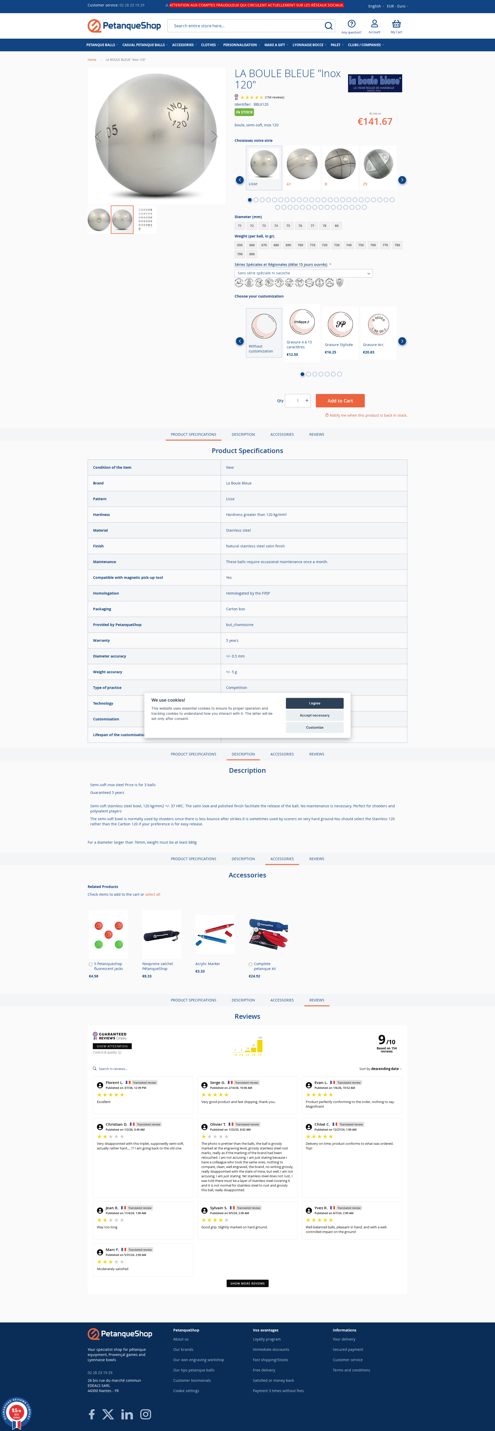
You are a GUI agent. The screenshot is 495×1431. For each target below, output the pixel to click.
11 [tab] (312, 200)
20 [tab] (367, 200)
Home (92, 59)
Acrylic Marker (207, 963)
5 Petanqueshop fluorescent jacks (108, 966)
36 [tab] (346, 207)
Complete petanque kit (265, 966)
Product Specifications (193, 434)
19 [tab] (361, 200)
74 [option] (276, 226)
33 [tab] (327, 207)
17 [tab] (349, 200)
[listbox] (321, 226)
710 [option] (312, 245)
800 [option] (252, 254)
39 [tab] (364, 207)
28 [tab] (296, 207)
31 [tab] (315, 207)
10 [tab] (305, 200)
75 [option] (288, 226)
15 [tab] (336, 200)
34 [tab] (333, 207)
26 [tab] (284, 207)
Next (402, 180)
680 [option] (276, 245)
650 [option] (240, 245)
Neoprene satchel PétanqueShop (157, 966)
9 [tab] (299, 200)
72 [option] (252, 226)
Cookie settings (186, 1390)
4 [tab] (268, 200)
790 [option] (240, 254)
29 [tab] (302, 207)
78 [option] (324, 226)
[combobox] (251, 25)
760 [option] (373, 245)
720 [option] (324, 245)
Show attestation (112, 1046)
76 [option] (300, 226)
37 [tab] (352, 207)
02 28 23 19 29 (132, 5)
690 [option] (288, 245)
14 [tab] (330, 200)
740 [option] (349, 245)
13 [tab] (324, 200)
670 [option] (264, 245)
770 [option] (385, 245)
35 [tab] (339, 207)
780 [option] (397, 245)
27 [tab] (290, 207)
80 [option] (337, 226)
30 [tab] (308, 207)
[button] (398, 6)
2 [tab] (256, 200)
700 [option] (300, 245)
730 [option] (337, 245)
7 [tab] (287, 200)
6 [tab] (281, 200)
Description (243, 434)
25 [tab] (277, 207)
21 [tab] (373, 200)
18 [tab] (355, 200)
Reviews (316, 434)
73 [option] (264, 226)
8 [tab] (293, 200)
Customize (315, 727)
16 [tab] (342, 200)
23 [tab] (386, 200)
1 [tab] (250, 200)
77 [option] (312, 226)
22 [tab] (380, 200)
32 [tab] (321, 207)
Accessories (282, 434)
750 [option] (361, 245)
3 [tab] (262, 200)
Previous (240, 180)
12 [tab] (318, 200)
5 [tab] (274, 200)
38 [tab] (358, 207)
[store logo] (124, 26)
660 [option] (252, 245)
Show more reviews (247, 1283)
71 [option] (240, 226)
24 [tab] (392, 200)
